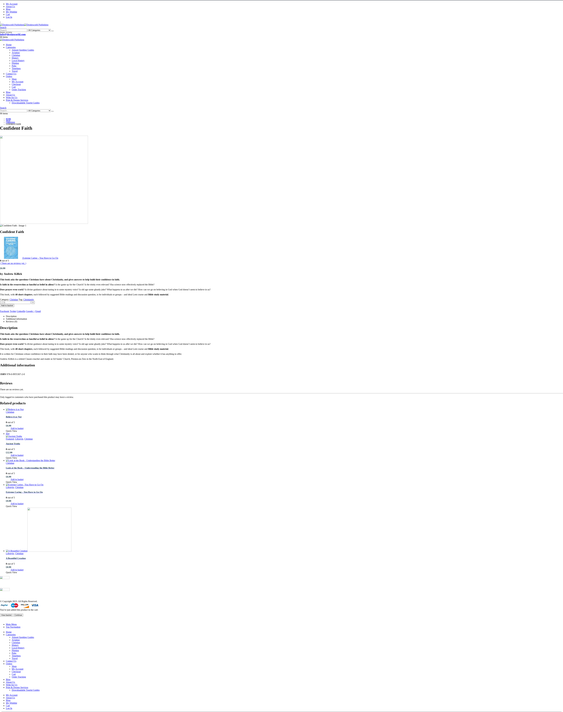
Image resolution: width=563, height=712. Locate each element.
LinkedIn (21, 311)
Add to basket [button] (17, 428)
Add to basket (7, 305)
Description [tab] (11, 316)
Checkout (16, 84)
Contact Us (11, 73)
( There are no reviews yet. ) (13, 263)
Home (9, 44)
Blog (8, 9)
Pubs (14, 66)
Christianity (28, 299)
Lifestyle (19, 439)
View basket (6, 615)
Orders (9, 76)
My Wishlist (11, 12)
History (15, 58)
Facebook (4, 311)
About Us (10, 6)
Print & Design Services (17, 100)
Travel (15, 71)
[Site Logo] (24, 24)
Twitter (13, 311)
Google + (30, 311)
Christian (16, 55)
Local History (18, 60)
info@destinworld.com (13, 34)
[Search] (52, 111)
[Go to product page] (284, 409)
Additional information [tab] (16, 319)
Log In (9, 17)
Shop (14, 79)
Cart (8, 14)
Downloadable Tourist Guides (26, 103)
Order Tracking (19, 89)
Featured (10, 439)
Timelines (16, 68)
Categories (11, 47)
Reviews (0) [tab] (11, 321)
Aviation (16, 52)
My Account (11, 4)
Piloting (15, 63)
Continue (18, 615)
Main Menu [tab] (11, 624)
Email (38, 311)
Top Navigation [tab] (13, 627)
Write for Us (11, 97)
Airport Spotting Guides (23, 50)
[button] (3, 27)
